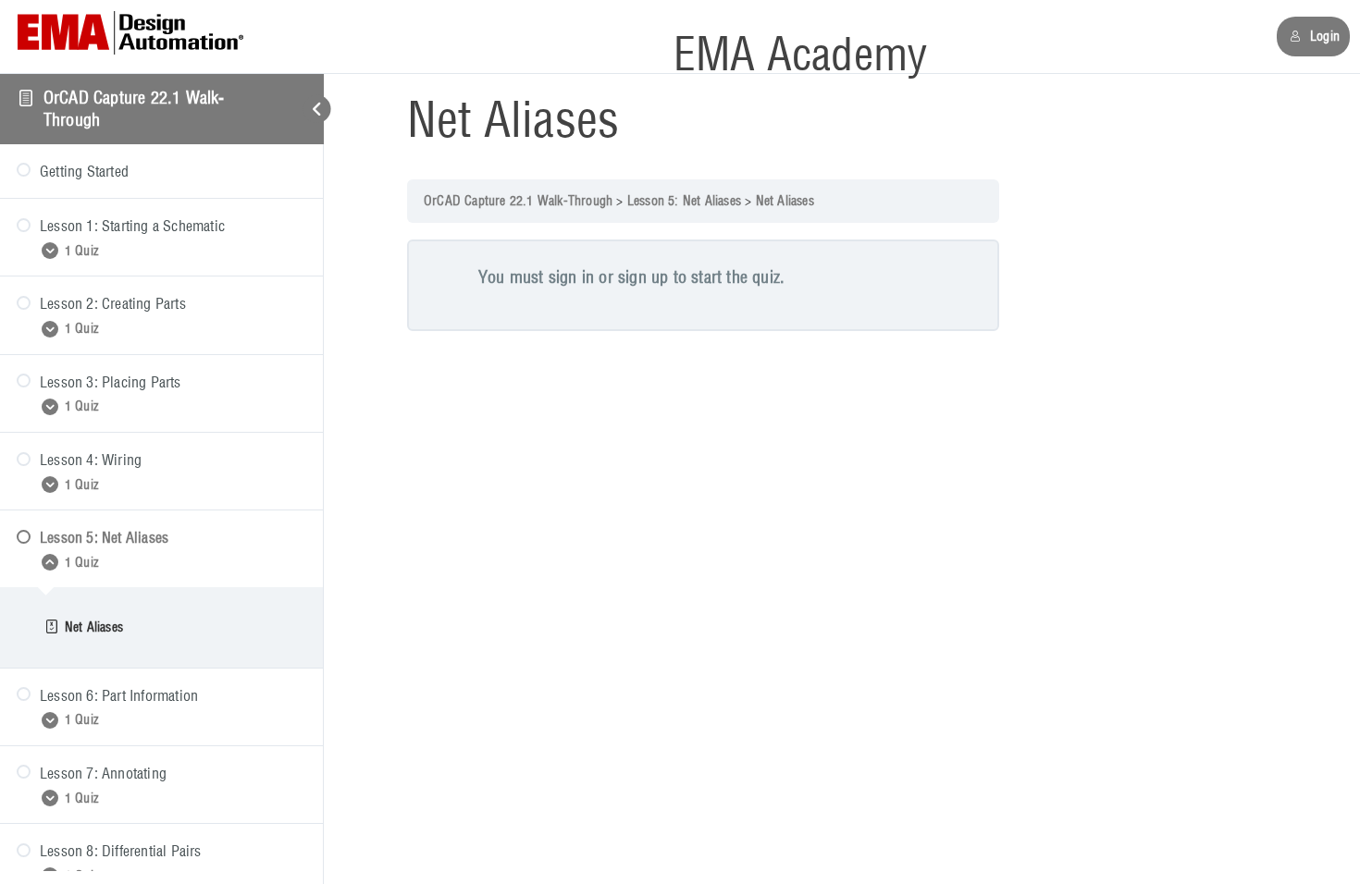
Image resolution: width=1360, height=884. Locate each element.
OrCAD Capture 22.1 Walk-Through (518, 200)
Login (1325, 36)
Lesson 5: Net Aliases (684, 200)
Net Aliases (785, 200)
